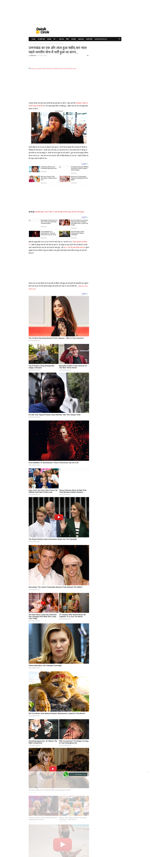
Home (33, 39)
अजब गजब (61, 39)
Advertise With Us (101, 39)
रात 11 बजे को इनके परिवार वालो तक (74, 247)
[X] (44, 62)
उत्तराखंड (49, 39)
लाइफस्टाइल (81, 39)
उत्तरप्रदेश (73, 39)
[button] (119, 39)
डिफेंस (67, 39)
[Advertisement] (52, 12)
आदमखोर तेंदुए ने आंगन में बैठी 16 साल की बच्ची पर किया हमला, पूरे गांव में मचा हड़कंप (59, 212)
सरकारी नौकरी (89, 39)
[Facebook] (40, 62)
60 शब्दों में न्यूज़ (41, 39)
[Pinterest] (48, 62)
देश (54, 39)
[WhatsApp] (52, 62)
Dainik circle (33, 55)
